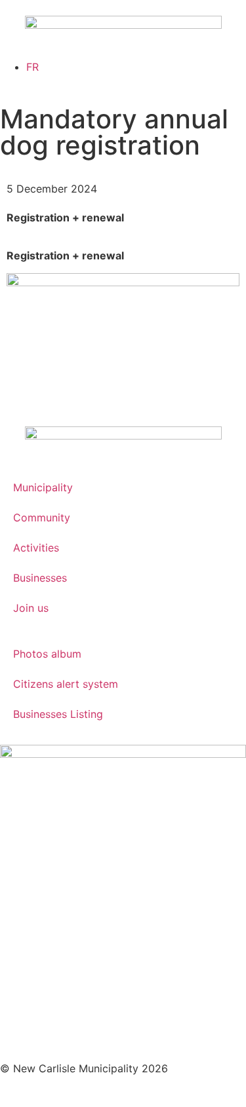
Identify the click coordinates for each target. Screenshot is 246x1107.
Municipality (43, 487)
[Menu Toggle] (123, 52)
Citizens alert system (65, 683)
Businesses (40, 577)
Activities (36, 547)
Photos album (47, 653)
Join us (31, 607)
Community (41, 517)
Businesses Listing (58, 714)
